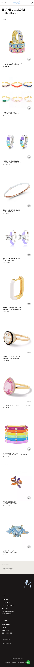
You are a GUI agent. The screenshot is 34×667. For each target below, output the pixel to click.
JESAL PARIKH (6, 624)
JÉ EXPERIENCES (7, 633)
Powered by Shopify (23, 662)
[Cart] (32, 3)
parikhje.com (13, 662)
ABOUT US (5, 599)
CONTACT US (6, 602)
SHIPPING (5, 608)
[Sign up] (31, 569)
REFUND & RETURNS (8, 605)
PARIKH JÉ (5, 627)
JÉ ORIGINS (5, 630)
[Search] (6, 3)
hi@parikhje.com (7, 643)
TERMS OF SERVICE (8, 611)
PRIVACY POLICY (7, 614)
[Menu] (2, 3)
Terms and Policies (17, 658)
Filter (4, 19)
